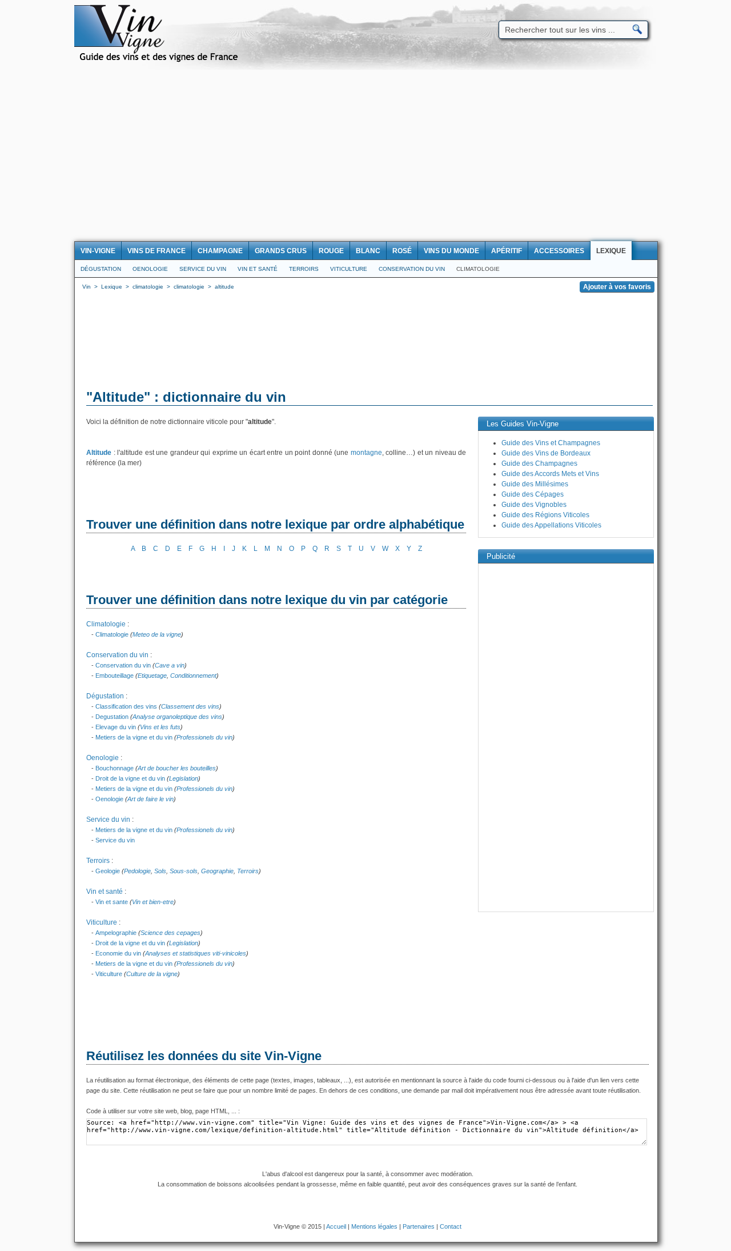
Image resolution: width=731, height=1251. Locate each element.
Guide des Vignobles (534, 505)
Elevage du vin (115, 727)
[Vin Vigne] (160, 60)
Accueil (336, 1226)
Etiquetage (152, 675)
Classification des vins (126, 706)
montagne (366, 453)
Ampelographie (115, 932)
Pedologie (137, 871)
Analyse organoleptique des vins (177, 716)
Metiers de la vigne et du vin (133, 737)
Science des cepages (170, 932)
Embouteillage (114, 675)
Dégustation (101, 269)
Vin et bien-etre (153, 901)
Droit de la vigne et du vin (130, 778)
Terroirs (304, 269)
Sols (160, 871)
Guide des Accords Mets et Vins (550, 474)
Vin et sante (111, 901)
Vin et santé (258, 269)
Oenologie (150, 269)
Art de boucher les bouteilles (177, 768)
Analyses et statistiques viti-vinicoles (195, 953)
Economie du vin (118, 953)
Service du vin (202, 269)
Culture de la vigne (152, 973)
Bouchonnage (114, 768)
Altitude (98, 453)
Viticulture (348, 269)
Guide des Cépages (532, 494)
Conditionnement (193, 675)
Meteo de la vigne (156, 634)
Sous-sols (184, 871)
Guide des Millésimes (534, 484)
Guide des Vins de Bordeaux (546, 453)
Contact (450, 1226)
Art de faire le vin (150, 799)
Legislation (183, 778)
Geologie (107, 871)
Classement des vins (190, 706)
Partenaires (419, 1226)
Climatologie (478, 269)
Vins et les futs (160, 727)
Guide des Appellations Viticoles (551, 525)
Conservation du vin (412, 269)
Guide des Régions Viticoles (545, 515)
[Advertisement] (365, 155)
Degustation (111, 716)
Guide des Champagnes (539, 463)
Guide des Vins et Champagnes (550, 443)
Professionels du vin (204, 737)
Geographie (217, 871)
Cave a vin (169, 665)
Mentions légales (374, 1226)
